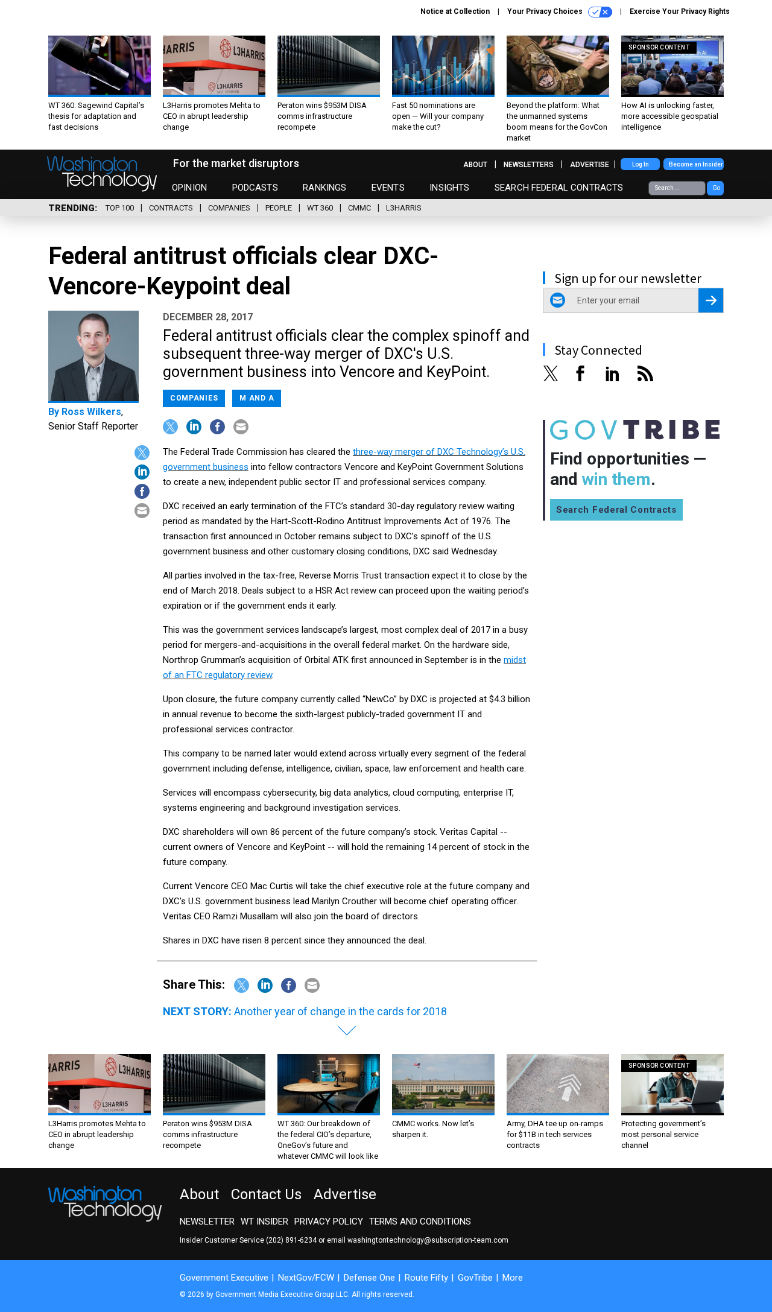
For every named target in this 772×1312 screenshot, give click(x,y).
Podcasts (255, 187)
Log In (640, 164)
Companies (229, 207)
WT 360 (320, 207)
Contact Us (266, 1194)
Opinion (189, 187)
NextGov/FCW (306, 1277)
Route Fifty (426, 1277)
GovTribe (475, 1277)
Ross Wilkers (91, 411)
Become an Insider (696, 164)
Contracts (171, 207)
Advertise (589, 164)
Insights (449, 187)
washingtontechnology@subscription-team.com (427, 1240)
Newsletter (207, 1221)
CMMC (359, 207)
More (512, 1277)
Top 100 (120, 207)
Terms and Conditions (420, 1221)
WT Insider (264, 1221)
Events (388, 187)
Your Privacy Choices (545, 11)
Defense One (369, 1277)
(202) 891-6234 (291, 1240)
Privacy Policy (328, 1221)
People (278, 207)
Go (716, 188)
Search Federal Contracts (559, 187)
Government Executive (224, 1277)
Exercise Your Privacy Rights (680, 11)
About (475, 164)
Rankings (324, 187)
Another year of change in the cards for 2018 (340, 1011)
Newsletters (529, 164)
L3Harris (404, 207)
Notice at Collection (455, 11)
